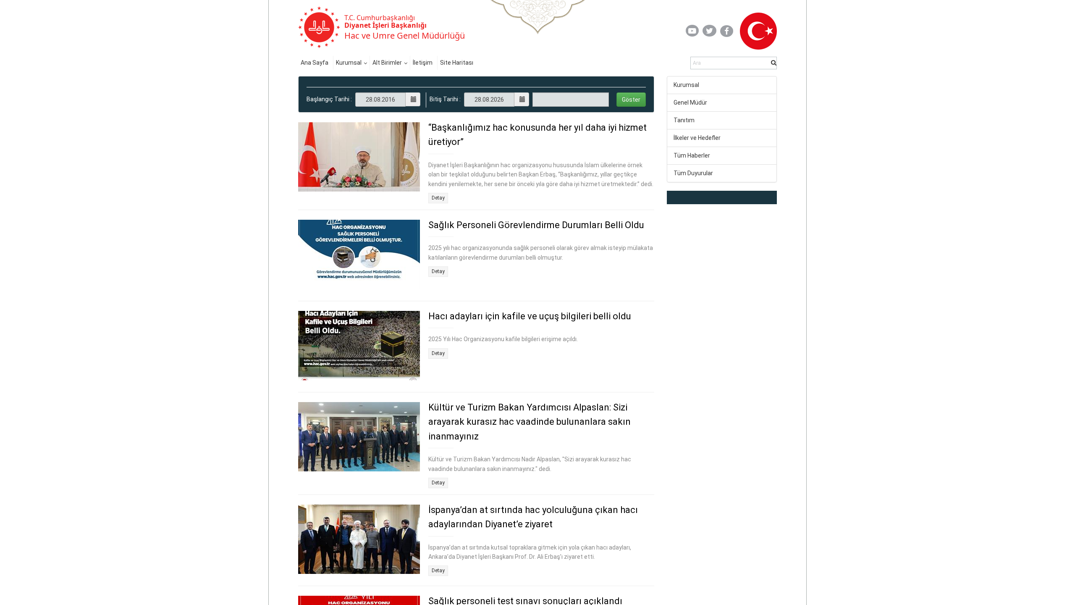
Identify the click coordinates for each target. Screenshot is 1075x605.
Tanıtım (684, 120)
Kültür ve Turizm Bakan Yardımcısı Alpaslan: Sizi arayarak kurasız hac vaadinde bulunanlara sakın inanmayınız (529, 422)
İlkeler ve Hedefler (697, 137)
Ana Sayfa (314, 62)
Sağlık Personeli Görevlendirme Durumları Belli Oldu (536, 225)
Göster (631, 99)
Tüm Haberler (692, 155)
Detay (438, 198)
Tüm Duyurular (693, 173)
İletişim (423, 62)
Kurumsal (349, 62)
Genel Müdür (690, 102)
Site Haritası (456, 62)
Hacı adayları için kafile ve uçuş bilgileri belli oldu (529, 316)
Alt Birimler (387, 62)
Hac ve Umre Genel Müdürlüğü (404, 35)
